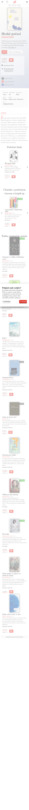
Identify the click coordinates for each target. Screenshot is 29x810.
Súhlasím (23, 301)
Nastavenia (7, 301)
